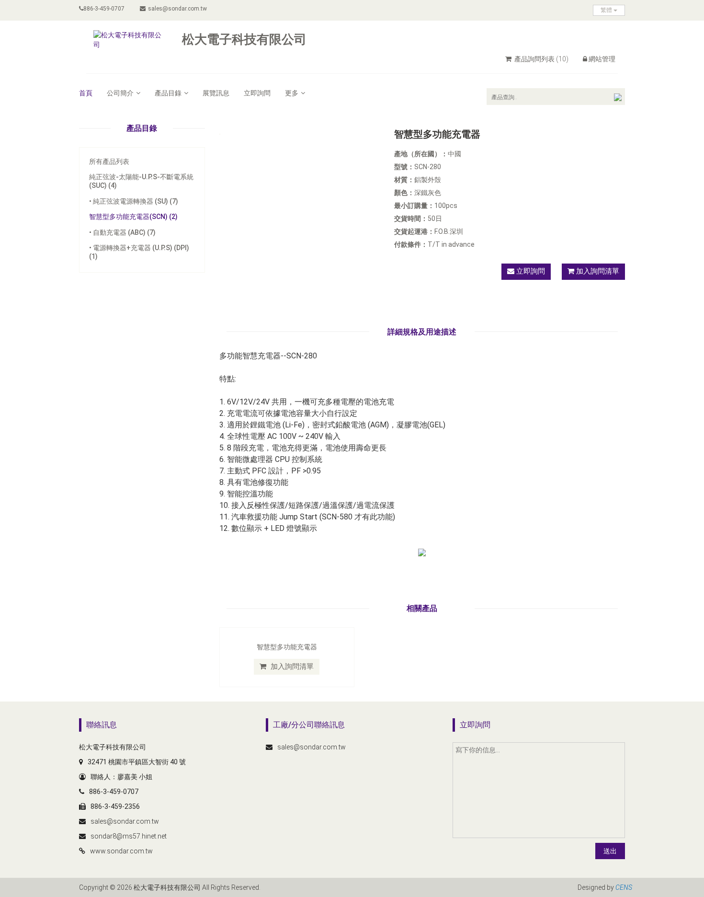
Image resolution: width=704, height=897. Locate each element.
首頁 (85, 93)
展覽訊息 (216, 93)
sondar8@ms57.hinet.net (129, 836)
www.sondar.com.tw (121, 851)
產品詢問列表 (540, 59)
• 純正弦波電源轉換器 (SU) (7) (133, 201)
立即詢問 (257, 93)
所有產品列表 (109, 161)
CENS (623, 887)
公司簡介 (120, 93)
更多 (291, 93)
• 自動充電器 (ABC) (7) (122, 232)
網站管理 (602, 59)
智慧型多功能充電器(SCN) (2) (133, 216)
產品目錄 (168, 93)
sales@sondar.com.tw (177, 8)
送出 (610, 851)
